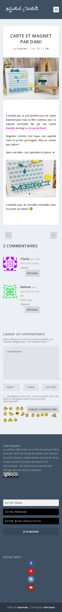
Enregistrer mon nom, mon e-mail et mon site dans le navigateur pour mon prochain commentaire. (31, 399)
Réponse (32, 273)
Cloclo (24, 259)
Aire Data (49, 607)
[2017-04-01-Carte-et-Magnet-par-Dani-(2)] (31, 196)
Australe (22, 48)
